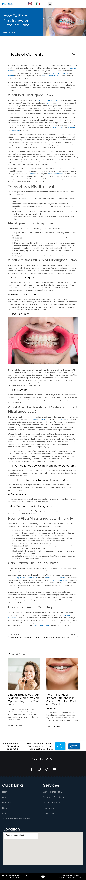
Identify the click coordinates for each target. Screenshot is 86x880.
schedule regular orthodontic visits (22, 578)
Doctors (6, 803)
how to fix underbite (59, 73)
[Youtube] (54, 769)
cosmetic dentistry (56, 174)
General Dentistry (52, 792)
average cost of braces (51, 76)
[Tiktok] (46, 769)
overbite (71, 128)
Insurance (48, 808)
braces (11, 76)
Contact (37, 625)
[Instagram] (39, 769)
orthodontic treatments (47, 100)
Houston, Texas (58, 128)
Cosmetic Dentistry (53, 797)
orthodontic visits (60, 580)
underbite (16, 130)
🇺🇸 (30, 4)
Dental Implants (51, 803)
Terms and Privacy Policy (16, 819)
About (5, 797)
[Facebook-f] (31, 769)
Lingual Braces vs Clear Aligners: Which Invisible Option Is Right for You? (24, 698)
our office (45, 625)
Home (5, 792)
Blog (4, 808)
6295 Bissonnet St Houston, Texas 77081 (11, 746)
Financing (48, 813)
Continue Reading (15, 726)
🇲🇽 (38, 4)
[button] (50, 4)
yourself (48, 578)
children (63, 578)
